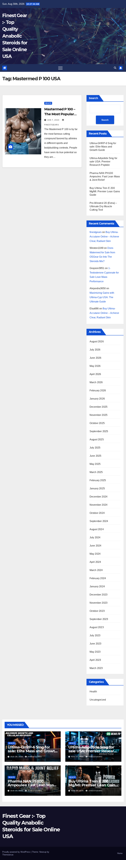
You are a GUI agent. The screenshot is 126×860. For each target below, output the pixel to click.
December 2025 (99, 407)
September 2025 (99, 431)
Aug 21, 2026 (16, 791)
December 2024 (99, 496)
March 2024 (96, 570)
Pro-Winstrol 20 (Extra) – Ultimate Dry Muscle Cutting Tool (103, 206)
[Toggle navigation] (60, 68)
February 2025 (98, 480)
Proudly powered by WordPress (16, 852)
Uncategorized (98, 699)
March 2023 (96, 668)
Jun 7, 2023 (53, 120)
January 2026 (97, 398)
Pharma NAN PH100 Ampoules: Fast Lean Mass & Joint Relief (105, 176)
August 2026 (97, 341)
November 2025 (99, 415)
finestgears (96, 232)
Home (119, 853)
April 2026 (95, 374)
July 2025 (95, 447)
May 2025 (95, 464)
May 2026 (95, 366)
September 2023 (99, 619)
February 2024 (98, 578)
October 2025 (97, 423)
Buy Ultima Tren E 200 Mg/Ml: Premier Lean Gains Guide (105, 191)
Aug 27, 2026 (77, 757)
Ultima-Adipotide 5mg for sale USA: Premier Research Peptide (103, 161)
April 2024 (95, 562)
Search (93, 98)
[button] (115, 68)
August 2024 (97, 529)
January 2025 (97, 488)
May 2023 (95, 651)
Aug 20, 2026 (77, 791)
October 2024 (97, 513)
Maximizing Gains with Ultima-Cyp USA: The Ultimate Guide (102, 297)
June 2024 (95, 545)
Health (48, 103)
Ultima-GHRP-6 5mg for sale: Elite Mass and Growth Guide (103, 146)
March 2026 (96, 382)
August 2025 (97, 439)
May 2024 (95, 553)
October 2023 (97, 611)
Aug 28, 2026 (16, 757)
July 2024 (95, 537)
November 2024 (99, 504)
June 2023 (95, 643)
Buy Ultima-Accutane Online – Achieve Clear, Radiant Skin (104, 236)
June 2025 (95, 455)
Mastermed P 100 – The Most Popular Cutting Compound (60, 114)
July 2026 (95, 349)
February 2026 (98, 390)
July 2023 (95, 635)
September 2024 (99, 521)
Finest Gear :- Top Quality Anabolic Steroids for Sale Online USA (14, 36)
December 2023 (99, 594)
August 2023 (97, 627)
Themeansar (7, 855)
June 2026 (95, 358)
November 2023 (99, 602)
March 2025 (96, 472)
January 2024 (97, 586)
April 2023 (95, 660)
